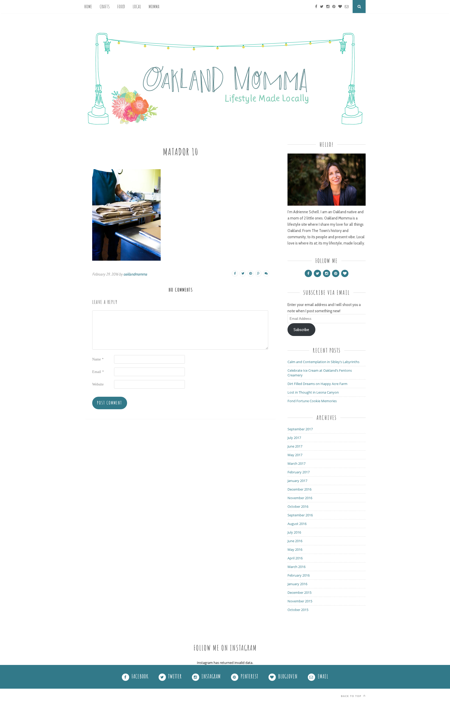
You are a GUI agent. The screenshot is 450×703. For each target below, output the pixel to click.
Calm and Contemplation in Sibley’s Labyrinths (323, 361)
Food (121, 6)
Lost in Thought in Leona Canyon (313, 392)
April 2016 (295, 558)
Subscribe (301, 329)
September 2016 (300, 515)
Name (98, 359)
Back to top (351, 696)
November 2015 (300, 601)
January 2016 (297, 584)
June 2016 (295, 541)
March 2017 (296, 463)
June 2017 (295, 446)
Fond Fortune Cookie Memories (312, 401)
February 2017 (299, 472)
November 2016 (300, 498)
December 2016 (299, 489)
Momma (154, 6)
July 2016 (294, 532)
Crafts (105, 6)
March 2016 (296, 566)
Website (98, 384)
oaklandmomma (135, 274)
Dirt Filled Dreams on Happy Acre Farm (317, 383)
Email (98, 372)
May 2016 (295, 549)
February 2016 (299, 575)
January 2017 (297, 480)
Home (88, 6)
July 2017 (294, 437)
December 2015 (299, 592)
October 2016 (298, 506)
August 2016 (297, 523)
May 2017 (295, 455)
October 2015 (298, 609)
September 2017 (300, 429)
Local (137, 6)
